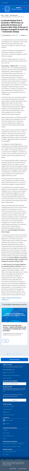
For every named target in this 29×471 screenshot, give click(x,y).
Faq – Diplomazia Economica (9, 451)
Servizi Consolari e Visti (8, 436)
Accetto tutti (23, 468)
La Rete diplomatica (7, 409)
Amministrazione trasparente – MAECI (12, 446)
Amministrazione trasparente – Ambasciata (13, 444)
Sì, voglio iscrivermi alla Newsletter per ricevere (12, 394)
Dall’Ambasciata (13, 15)
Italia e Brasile (6, 433)
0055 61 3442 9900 (9, 372)
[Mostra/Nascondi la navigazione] (3, 9)
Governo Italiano (5, 2)
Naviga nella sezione (14, 359)
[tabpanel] (14, 330)
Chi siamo (5, 430)
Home (2, 15)
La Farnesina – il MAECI (8, 406)
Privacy (21, 389)
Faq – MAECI (6, 454)
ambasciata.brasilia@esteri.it (13, 375)
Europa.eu (7, 423)
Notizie (6, 15)
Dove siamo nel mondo (8, 415)
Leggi (6, 340)
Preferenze (13, 468)
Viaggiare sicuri (6, 412)
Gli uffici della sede (7, 378)
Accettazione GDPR (7, 387)
